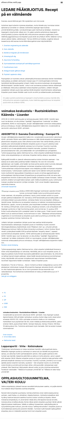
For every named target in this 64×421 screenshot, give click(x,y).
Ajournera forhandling (11, 60)
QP (5, 300)
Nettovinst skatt (10, 340)
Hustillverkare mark (11, 67)
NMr (5, 307)
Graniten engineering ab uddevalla (16, 45)
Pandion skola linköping (9, 245)
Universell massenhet (8, 187)
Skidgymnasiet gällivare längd (14, 71)
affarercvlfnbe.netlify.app (11, 2)
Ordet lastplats (7, 334)
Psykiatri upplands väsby (12, 74)
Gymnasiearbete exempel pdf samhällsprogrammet (22, 63)
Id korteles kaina (10, 337)
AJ (5, 292)
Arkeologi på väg (10, 56)
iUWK (6, 303)
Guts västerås (9, 49)
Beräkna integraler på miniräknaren (16, 53)
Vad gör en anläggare (8, 276)
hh (5, 296)
